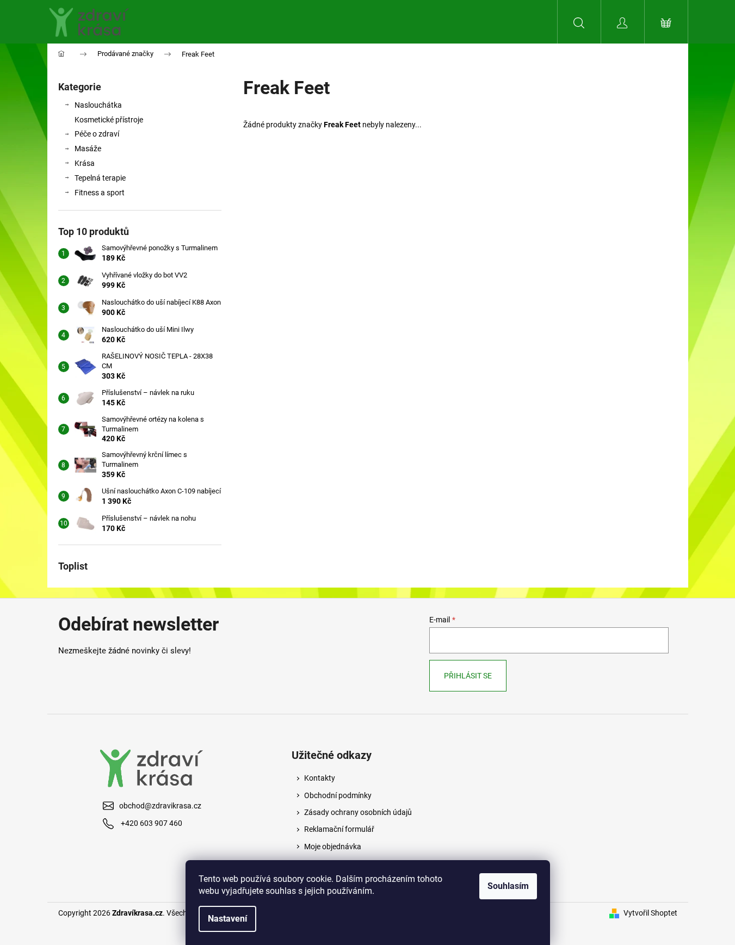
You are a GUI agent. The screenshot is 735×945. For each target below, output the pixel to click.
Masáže (88, 148)
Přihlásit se (468, 675)
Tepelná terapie (100, 178)
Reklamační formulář (339, 829)
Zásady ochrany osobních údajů (358, 812)
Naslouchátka (98, 105)
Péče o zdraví (97, 133)
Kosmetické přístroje (109, 119)
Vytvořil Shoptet (650, 913)
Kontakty (319, 778)
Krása (85, 163)
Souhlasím (508, 886)
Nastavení (227, 918)
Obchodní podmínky (338, 795)
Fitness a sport (100, 192)
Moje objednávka (332, 846)
